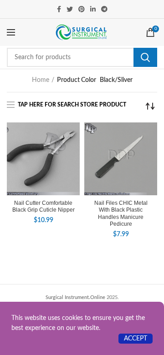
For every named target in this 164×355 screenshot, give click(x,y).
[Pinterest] (81, 9)
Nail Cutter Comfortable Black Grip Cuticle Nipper (43, 206)
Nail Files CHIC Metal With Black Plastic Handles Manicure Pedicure (121, 214)
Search (145, 57)
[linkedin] (92, 9)
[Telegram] (104, 9)
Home (40, 80)
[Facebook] (59, 9)
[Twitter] (70, 9)
